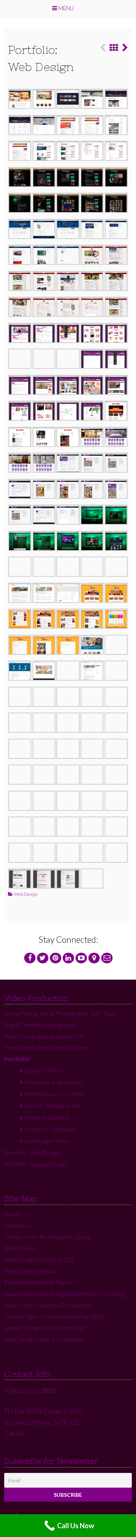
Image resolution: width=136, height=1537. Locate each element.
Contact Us (18, 1225)
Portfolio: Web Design (31, 1152)
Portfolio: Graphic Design (35, 1164)
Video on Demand (47, 1117)
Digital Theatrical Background (40, 1024)
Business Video (44, 1070)
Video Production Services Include (47, 1047)
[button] (20, 100)
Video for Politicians (49, 1129)
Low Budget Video (47, 1140)
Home (11, 1214)
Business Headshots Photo (37, 1282)
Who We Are (20, 1248)
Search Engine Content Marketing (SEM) (53, 1316)
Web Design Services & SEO (39, 1259)
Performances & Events (54, 1093)
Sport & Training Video (52, 1105)
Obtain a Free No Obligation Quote (47, 1236)
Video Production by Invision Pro (44, 1036)
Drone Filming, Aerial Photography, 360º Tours (60, 1013)
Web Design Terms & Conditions (44, 1339)
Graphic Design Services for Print (44, 1328)
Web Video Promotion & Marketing (48, 1305)
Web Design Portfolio (31, 1271)
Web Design (26, 894)
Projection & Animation (53, 1082)
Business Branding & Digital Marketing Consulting (64, 1293)
